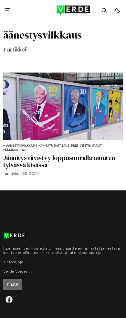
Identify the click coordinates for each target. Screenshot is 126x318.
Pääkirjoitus (14, 150)
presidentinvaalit (86, 145)
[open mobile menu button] (7, 10)
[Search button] (104, 10)
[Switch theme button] (117, 10)
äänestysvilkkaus (21, 145)
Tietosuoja (13, 262)
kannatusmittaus (54, 145)
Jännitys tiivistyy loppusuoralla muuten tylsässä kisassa (59, 161)
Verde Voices (15, 271)
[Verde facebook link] (9, 299)
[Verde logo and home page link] (63, 10)
